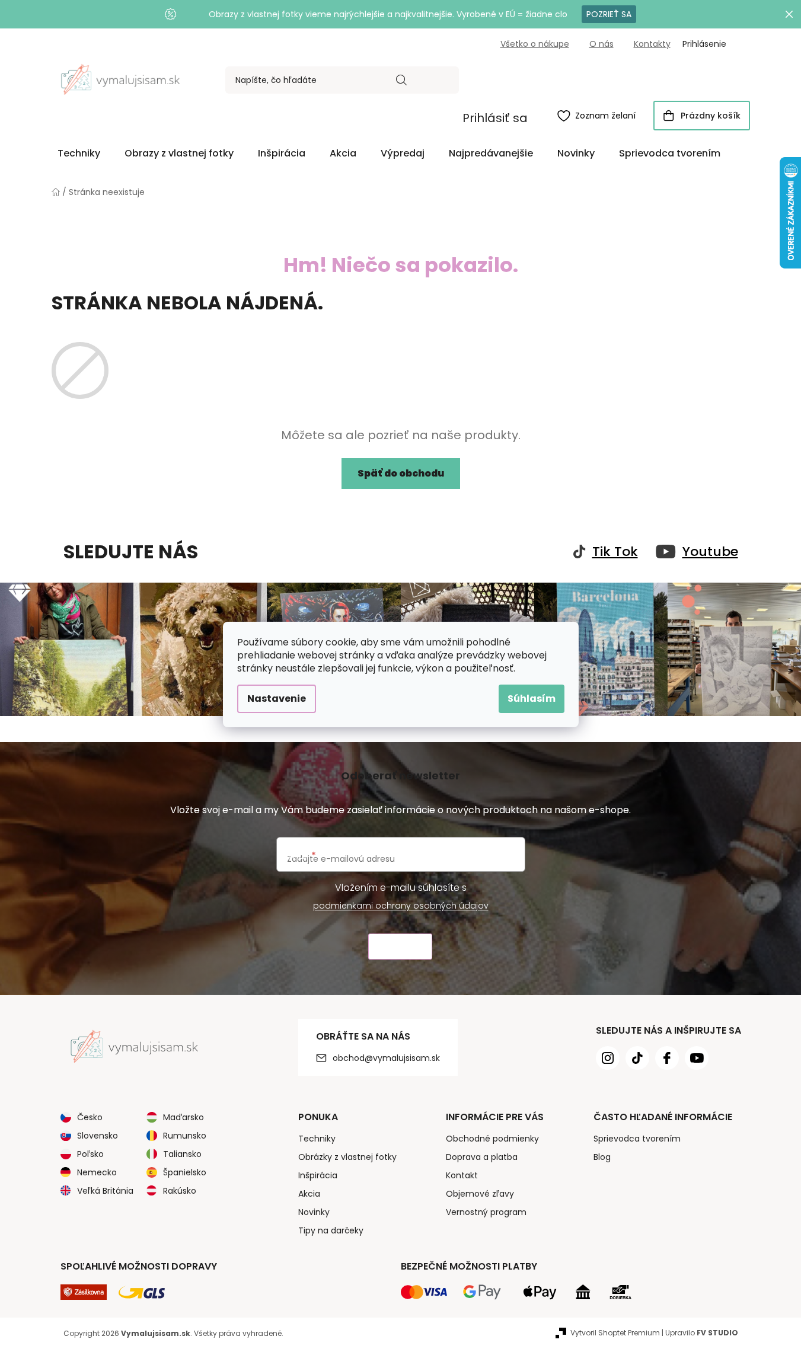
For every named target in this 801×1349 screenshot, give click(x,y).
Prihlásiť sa (495, 118)
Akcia (309, 1194)
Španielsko (184, 1172)
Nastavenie (276, 698)
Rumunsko (184, 1136)
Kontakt (462, 1175)
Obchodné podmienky (492, 1139)
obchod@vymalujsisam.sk (386, 1058)
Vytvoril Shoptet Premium (615, 1333)
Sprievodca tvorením (637, 1139)
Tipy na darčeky (330, 1230)
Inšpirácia (317, 1175)
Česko (90, 1117)
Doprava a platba (482, 1157)
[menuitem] (79, 153)
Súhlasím (532, 698)
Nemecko (97, 1172)
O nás (601, 44)
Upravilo (701, 1333)
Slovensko (97, 1136)
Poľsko (90, 1154)
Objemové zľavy (480, 1194)
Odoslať (400, 947)
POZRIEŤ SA (608, 14)
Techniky (317, 1139)
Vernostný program (486, 1212)
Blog (602, 1157)
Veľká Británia (105, 1191)
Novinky (314, 1212)
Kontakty (652, 44)
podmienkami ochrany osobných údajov (401, 906)
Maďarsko (183, 1117)
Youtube (710, 552)
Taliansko (182, 1154)
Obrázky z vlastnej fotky (347, 1157)
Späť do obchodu (401, 473)
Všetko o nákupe (534, 44)
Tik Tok (615, 552)
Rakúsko (179, 1191)
